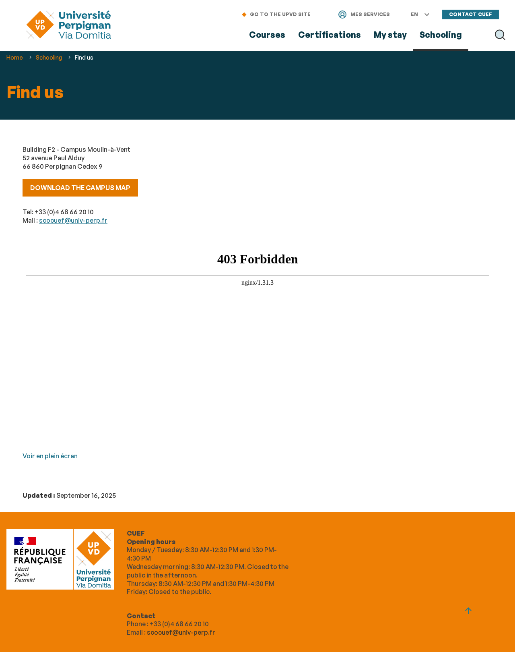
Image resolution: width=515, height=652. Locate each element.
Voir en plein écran (50, 456)
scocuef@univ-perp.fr (73, 220)
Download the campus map (80, 188)
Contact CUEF (470, 14)
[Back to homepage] (68, 25)
